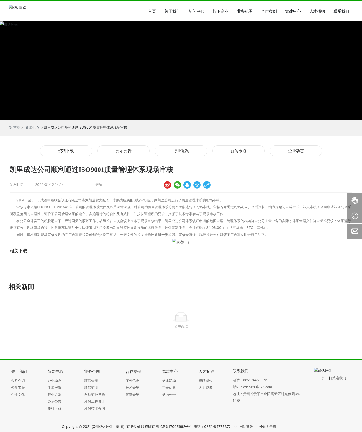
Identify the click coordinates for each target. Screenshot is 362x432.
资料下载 (66, 151)
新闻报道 (238, 151)
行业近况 (181, 151)
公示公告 (124, 151)
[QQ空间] (197, 185)
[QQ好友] (187, 185)
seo (235, 426)
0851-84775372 (255, 380)
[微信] (177, 185)
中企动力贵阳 (266, 427)
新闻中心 (32, 127)
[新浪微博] (167, 185)
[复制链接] (207, 185)
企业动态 (296, 151)
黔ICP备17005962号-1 (174, 426)
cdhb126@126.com (257, 387)
